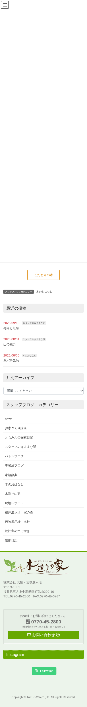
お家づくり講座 (16, 428)
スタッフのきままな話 (34, 323)
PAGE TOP (80, 682)
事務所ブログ (14, 465)
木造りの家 (13, 493)
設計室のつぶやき (17, 531)
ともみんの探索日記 (19, 437)
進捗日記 (11, 540)
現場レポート (14, 503)
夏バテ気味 (11, 360)
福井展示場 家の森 (19, 512)
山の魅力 (9, 344)
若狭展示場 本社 (17, 521)
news (8, 419)
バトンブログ (14, 456)
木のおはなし (44, 291)
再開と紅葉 (11, 328)
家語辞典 (11, 475)
